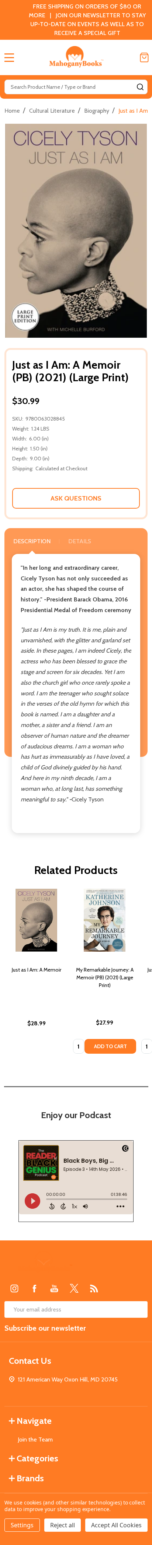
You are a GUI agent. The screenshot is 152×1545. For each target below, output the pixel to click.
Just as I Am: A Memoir (36, 969)
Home (12, 110)
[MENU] (9, 57)
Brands (30, 1478)
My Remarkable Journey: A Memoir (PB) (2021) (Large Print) (105, 977)
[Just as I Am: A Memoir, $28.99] (36, 920)
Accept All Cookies (116, 1525)
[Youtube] (54, 1288)
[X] (74, 1288)
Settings (22, 1525)
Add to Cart (110, 1046)
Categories (37, 1458)
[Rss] (94, 1288)
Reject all (62, 1525)
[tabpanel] (36, 973)
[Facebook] (34, 1288)
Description (32, 541)
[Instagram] (14, 1288)
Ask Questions (76, 498)
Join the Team (35, 1439)
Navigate (34, 1420)
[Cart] (144, 57)
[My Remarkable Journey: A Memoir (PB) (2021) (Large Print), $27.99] (104, 920)
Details (79, 541)
